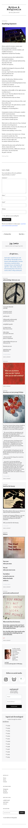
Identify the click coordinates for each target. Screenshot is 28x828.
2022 (8, 736)
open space (5, 802)
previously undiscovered (11, 593)
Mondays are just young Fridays (13, 392)
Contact (5, 781)
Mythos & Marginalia (14, 9)
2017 (8, 749)
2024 (8, 731)
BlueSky (5, 791)
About (4, 780)
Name (4, 195)
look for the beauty (9, 486)
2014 (8, 757)
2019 (8, 744)
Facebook (5, 793)
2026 (8, 726)
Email (4, 202)
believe (5, 534)
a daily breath (6, 800)
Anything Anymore (9, 23)
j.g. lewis (14, 244)
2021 (8, 739)
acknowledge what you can (11, 280)
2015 (8, 754)
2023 (8, 733)
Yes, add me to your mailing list (11, 216)
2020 (8, 741)
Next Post (21, 234)
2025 (8, 728)
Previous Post (7, 234)
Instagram (5, 789)
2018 (8, 746)
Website (4, 209)
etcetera (5, 804)
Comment (5, 178)
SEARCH (22, 812)
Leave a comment (7, 357)
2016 (8, 752)
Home (4, 778)
